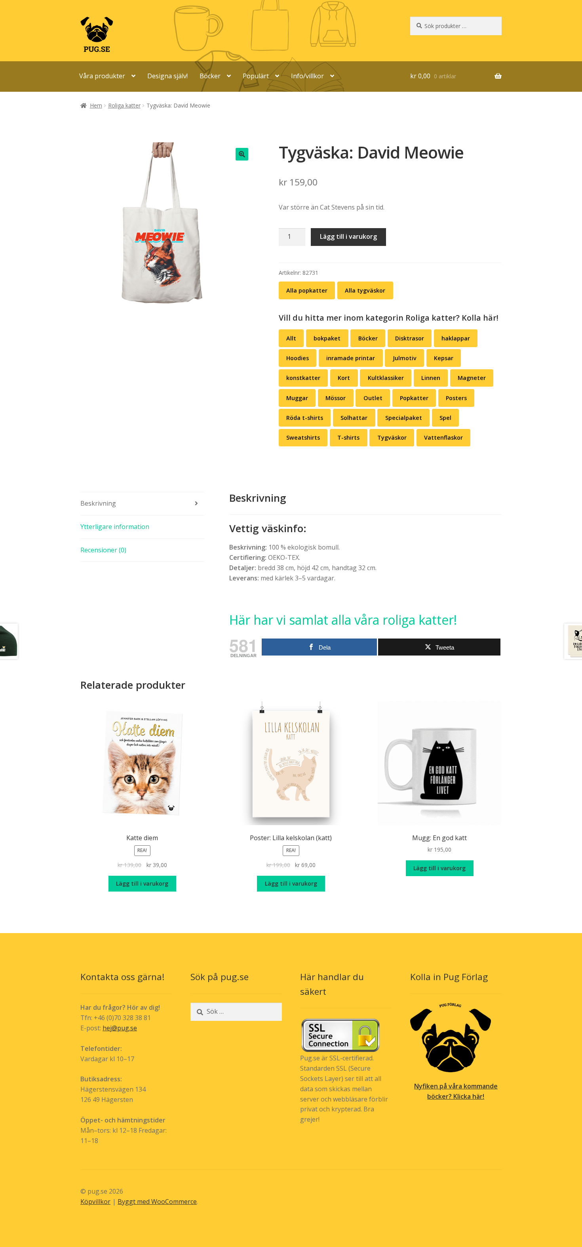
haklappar (455, 338)
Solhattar (353, 417)
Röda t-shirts (304, 417)
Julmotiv (405, 358)
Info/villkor (307, 76)
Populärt (256, 76)
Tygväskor (392, 437)
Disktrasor (409, 338)
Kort (344, 378)
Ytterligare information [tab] (114, 526)
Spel (445, 417)
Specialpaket (403, 417)
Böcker (210, 76)
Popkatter (414, 398)
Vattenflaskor (443, 437)
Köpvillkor (95, 1201)
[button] (242, 154)
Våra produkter (102, 76)
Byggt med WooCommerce (157, 1201)
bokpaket (327, 338)
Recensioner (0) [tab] (103, 550)
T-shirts (348, 437)
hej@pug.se (120, 1028)
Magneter (472, 378)
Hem (96, 105)
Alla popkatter (306, 290)
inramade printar (350, 358)
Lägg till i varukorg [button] (142, 883)
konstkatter (303, 378)
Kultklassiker (386, 378)
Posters (456, 398)
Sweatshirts (303, 437)
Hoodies (297, 358)
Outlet (372, 398)
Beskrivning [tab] (98, 503)
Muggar (297, 398)
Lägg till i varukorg (348, 236)
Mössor (335, 398)
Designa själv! (167, 76)
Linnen (430, 378)
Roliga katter (124, 105)
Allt (291, 338)
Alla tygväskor (365, 290)
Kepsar (443, 358)
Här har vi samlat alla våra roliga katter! (343, 619)
